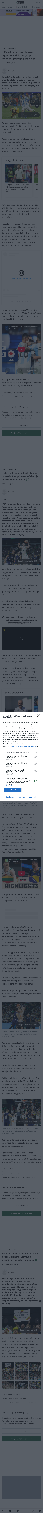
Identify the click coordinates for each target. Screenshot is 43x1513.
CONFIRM (12, 790)
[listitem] (21, 752)
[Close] (39, 716)
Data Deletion (10, 797)
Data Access (21, 797)
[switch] (35, 757)
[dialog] (21, 756)
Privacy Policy (32, 797)
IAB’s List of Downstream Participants (24, 746)
